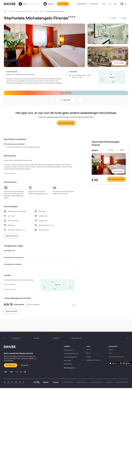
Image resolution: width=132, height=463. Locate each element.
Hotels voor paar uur (76, 338)
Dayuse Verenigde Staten (70, 357)
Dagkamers (56, 338)
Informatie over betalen (13, 264)
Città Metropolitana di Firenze (23, 11)
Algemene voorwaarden (122, 382)
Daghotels (36, 338)
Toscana (10, 11)
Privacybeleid (109, 382)
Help (104, 4)
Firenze (42, 11)
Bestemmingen (81, 4)
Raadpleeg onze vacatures (93, 360)
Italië (5, 11)
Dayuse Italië (67, 360)
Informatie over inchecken (13, 257)
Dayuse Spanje (68, 364)
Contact (111, 350)
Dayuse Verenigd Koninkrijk (71, 353)
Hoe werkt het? (94, 4)
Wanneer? (67, 100)
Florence (35, 11)
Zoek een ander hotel (66, 123)
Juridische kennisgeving (96, 382)
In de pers (88, 356)
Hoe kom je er (11, 284)
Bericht (88, 353)
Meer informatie (11, 236)
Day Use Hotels (16, 338)
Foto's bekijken (120, 63)
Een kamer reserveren (116, 179)
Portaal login (24, 365)
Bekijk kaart (112, 77)
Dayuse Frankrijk (68, 350)
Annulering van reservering (116, 356)
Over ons (88, 350)
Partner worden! (10, 365)
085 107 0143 (10, 289)
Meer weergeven (10, 173)
